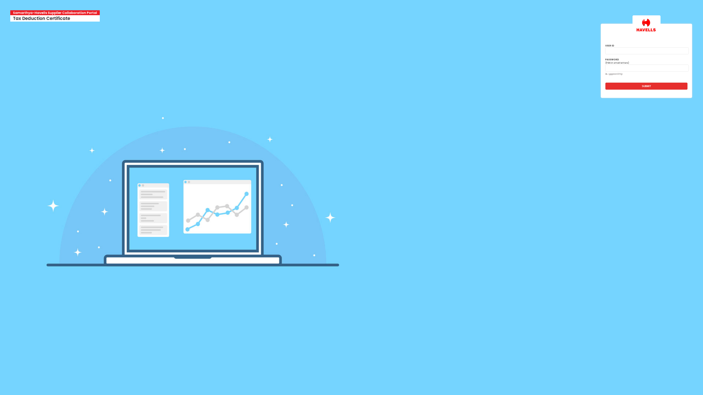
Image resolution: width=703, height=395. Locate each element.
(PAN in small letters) (617, 61)
